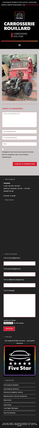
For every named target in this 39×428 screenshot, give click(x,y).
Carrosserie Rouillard (11, 385)
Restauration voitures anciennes (15, 396)
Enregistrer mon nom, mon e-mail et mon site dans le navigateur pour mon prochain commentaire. (17, 154)
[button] (19, 45)
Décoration (8, 400)
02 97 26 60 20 (32, 5)
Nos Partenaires (9, 413)
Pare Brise (7, 405)
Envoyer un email (9, 196)
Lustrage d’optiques (11, 408)
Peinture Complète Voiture (13, 392)
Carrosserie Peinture (11, 389)
